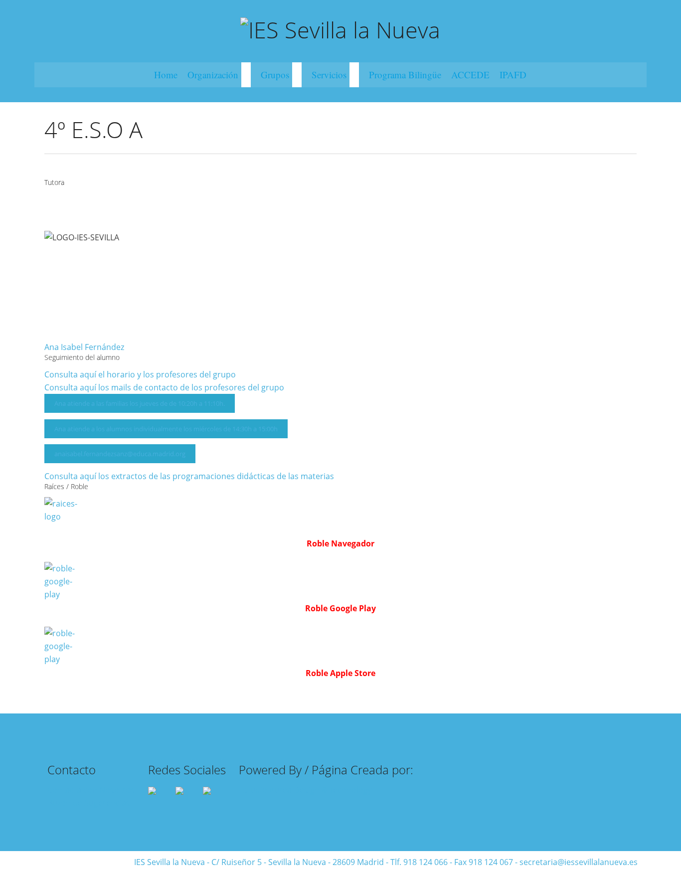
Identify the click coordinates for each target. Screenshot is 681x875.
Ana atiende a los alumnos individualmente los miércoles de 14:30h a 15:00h (166, 428)
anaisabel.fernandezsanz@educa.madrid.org (119, 453)
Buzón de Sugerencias (88, 802)
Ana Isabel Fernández (84, 347)
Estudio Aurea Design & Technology (305, 789)
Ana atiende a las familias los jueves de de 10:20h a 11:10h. (139, 403)
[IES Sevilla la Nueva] (340, 28)
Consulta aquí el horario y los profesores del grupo (140, 374)
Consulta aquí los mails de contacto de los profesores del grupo (164, 387)
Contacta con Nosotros (91, 789)
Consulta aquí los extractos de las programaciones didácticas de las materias (189, 476)
